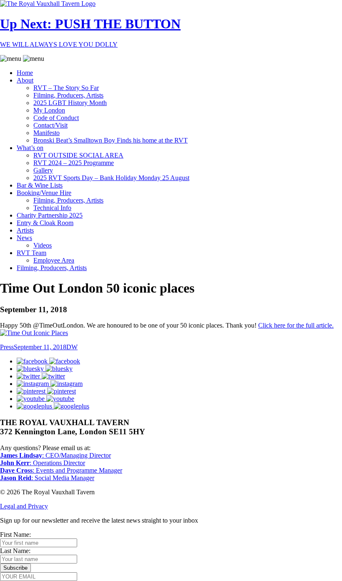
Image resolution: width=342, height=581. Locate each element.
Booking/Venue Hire (44, 192)
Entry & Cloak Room (45, 222)
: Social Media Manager (47, 477)
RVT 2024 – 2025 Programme (73, 162)
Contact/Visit (50, 125)
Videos (42, 245)
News (24, 237)
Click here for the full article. (296, 325)
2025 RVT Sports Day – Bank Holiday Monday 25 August (111, 177)
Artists (25, 230)
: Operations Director (42, 462)
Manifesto (46, 132)
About (25, 80)
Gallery (43, 170)
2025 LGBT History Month (70, 102)
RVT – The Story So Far (66, 87)
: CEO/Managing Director (55, 455)
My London (49, 110)
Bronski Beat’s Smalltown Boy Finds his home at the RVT (110, 140)
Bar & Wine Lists (40, 185)
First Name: (15, 534)
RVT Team (31, 252)
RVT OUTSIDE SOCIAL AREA (78, 155)
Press (7, 347)
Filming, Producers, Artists (68, 95)
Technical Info (52, 207)
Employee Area (53, 260)
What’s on (30, 147)
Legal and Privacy (24, 506)
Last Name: (15, 550)
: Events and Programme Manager (61, 470)
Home (25, 72)
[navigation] (171, 163)
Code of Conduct (56, 117)
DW (72, 347)
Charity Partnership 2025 (50, 215)
